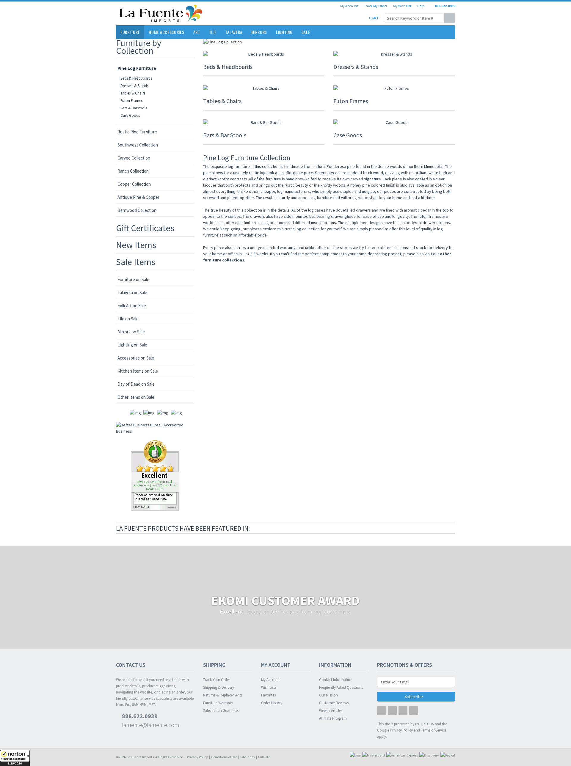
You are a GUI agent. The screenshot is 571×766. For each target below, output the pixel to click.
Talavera (233, 32)
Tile (213, 32)
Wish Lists (268, 687)
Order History (271, 702)
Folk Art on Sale (131, 305)
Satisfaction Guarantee (221, 710)
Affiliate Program (333, 718)
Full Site (264, 757)
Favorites (268, 695)
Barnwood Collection (136, 210)
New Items (136, 244)
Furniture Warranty (218, 702)
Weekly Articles (330, 710)
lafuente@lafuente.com (150, 725)
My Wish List (402, 6)
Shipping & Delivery (218, 687)
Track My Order (375, 6)
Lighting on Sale (132, 345)
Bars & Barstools (133, 108)
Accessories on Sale (135, 358)
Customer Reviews (334, 702)
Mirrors (259, 32)
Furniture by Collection (138, 46)
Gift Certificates (145, 228)
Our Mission (328, 695)
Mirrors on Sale (131, 332)
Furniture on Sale (133, 279)
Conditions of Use (224, 757)
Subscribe (414, 696)
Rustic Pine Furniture (137, 132)
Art (196, 32)
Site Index (247, 757)
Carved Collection (133, 158)
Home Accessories (166, 32)
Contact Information (335, 679)
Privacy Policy (197, 757)
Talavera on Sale (132, 292)
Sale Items (135, 261)
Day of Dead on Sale (136, 384)
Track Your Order (216, 679)
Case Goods (130, 115)
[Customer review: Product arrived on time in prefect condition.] (155, 475)
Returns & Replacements (222, 695)
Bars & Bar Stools (224, 135)
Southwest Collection (137, 145)
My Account (349, 6)
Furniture (130, 32)
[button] (15, 758)
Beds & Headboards (136, 78)
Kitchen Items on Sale (137, 371)
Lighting (284, 32)
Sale (306, 32)
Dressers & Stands (134, 85)
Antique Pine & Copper (138, 197)
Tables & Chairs (132, 93)
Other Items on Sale (135, 397)
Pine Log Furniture (136, 68)
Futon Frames (131, 100)
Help (420, 6)
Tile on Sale (128, 318)
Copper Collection (134, 184)
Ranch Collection (133, 171)
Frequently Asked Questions (341, 687)
